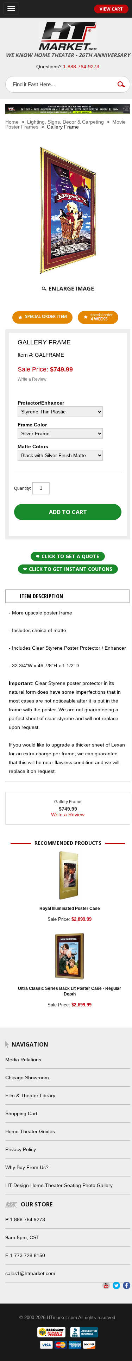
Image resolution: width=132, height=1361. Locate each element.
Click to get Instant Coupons (70, 569)
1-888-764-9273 (81, 66)
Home (12, 122)
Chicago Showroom (27, 1077)
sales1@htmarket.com (30, 1273)
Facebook (126, 1285)
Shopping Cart (21, 1113)
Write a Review (32, 379)
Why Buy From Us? (27, 1167)
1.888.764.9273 (27, 1219)
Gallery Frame (67, 801)
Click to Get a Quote (70, 556)
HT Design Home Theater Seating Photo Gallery (59, 1185)
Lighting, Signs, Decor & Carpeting (65, 122)
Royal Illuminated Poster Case (69, 908)
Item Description (41, 596)
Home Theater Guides (30, 1131)
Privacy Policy (20, 1149)
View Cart (111, 9)
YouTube (106, 1285)
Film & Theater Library (30, 1095)
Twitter (116, 1285)
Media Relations (23, 1059)
